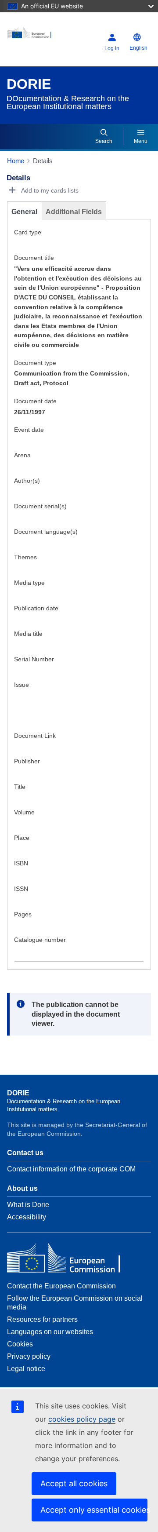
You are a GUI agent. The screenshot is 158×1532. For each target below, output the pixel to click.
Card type (27, 232)
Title (19, 786)
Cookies (20, 1344)
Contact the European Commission (61, 1286)
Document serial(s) (40, 506)
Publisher (27, 761)
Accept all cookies (74, 1483)
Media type (29, 582)
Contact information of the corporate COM (71, 1169)
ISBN (21, 863)
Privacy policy (28, 1356)
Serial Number (34, 659)
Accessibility (26, 1217)
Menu (140, 141)
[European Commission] (32, 35)
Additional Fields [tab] (74, 211)
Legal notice (26, 1368)
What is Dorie (28, 1204)
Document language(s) (46, 531)
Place (21, 837)
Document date (35, 401)
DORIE (29, 84)
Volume (24, 812)
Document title (34, 257)
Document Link (35, 735)
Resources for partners (42, 1319)
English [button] (138, 48)
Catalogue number (40, 939)
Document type (35, 362)
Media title (28, 633)
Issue (21, 684)
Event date (29, 429)
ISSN (21, 888)
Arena (22, 455)
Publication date (36, 608)
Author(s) (27, 480)
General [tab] (24, 211)
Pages (23, 914)
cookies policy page (81, 1419)
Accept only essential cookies (93, 1509)
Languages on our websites (50, 1331)
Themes (25, 557)
